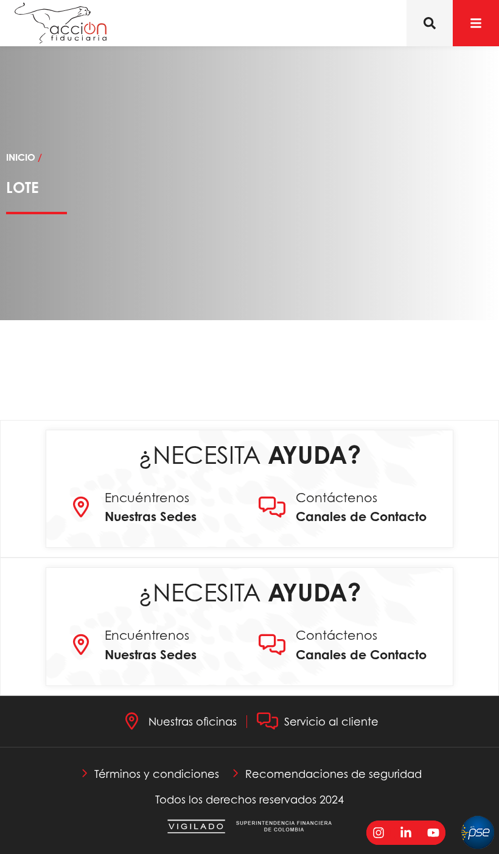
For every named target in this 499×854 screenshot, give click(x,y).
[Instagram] (378, 833)
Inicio (20, 157)
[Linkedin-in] (406, 833)
